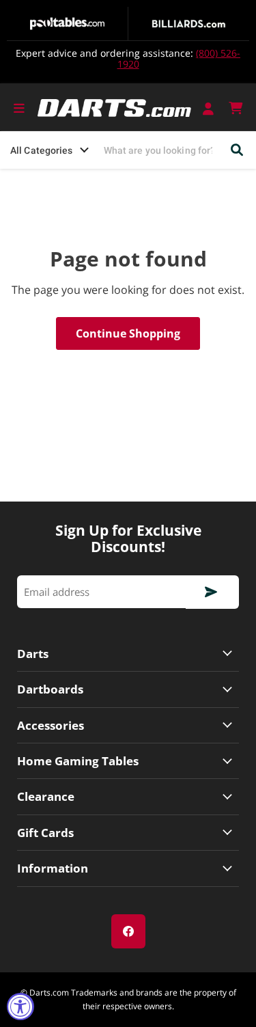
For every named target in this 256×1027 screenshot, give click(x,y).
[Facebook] (128, 931)
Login (209, 108)
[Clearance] (128, 796)
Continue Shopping (128, 333)
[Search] (237, 150)
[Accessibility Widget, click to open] (20, 1006)
